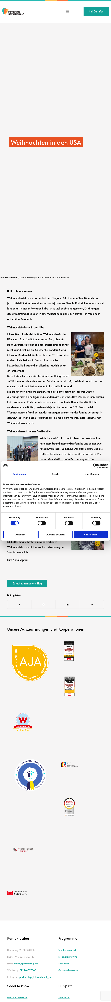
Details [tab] (55, 474)
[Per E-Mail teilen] (92, 604)
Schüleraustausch (67, 950)
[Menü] (67, 11)
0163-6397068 (28, 970)
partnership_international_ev (35, 977)
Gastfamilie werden (68, 970)
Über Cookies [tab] (92, 474)
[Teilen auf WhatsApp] (44, 604)
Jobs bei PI (64, 997)
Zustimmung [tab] (19, 474)
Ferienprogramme (67, 956)
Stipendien (64, 963)
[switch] (42, 523)
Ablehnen (20, 534)
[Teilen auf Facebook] (19, 604)
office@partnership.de (26, 963)
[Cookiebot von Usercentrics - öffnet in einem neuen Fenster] (95, 466)
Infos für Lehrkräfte (17, 997)
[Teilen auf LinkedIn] (68, 604)
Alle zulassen (90, 534)
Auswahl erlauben (55, 534)
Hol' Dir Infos (96, 11)
